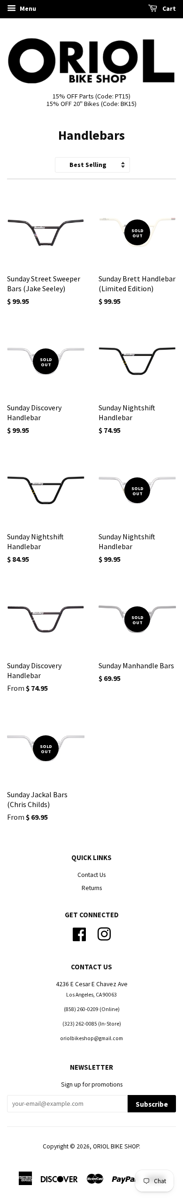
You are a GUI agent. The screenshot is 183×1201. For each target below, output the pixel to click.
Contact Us (91, 875)
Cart (168, 8)
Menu (27, 8)
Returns (92, 888)
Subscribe (152, 1104)
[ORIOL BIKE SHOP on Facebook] (79, 933)
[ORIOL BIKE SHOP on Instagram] (104, 933)
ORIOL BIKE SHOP (116, 1146)
